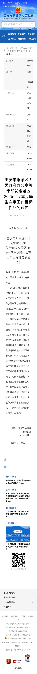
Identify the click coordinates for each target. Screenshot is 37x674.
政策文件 (27, 51)
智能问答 (6, 6)
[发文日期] (10, 165)
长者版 (25, 3)
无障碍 (10, 3)
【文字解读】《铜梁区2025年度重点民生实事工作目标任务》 (18, 514)
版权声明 (14, 616)
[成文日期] (10, 153)
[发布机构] (10, 126)
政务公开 (28, 48)
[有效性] (10, 147)
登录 (13, 6)
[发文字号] (10, 72)
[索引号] (10, 61)
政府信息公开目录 (15, 51)
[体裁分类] (10, 115)
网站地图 (5, 616)
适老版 (17, 3)
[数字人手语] (5, 466)
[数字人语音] (5, 459)
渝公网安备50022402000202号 (19, 639)
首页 (21, 48)
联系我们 (24, 616)
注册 (19, 6)
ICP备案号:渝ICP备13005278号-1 (17, 635)
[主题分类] (10, 93)
